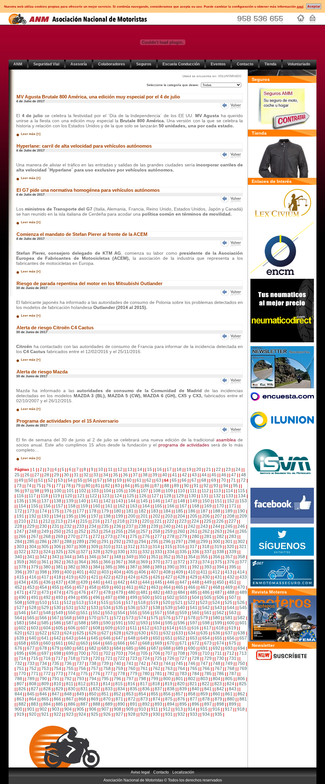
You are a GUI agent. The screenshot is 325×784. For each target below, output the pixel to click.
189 (229, 510)
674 (220, 643)
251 (70, 531)
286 (43, 541)
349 (130, 556)
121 (81, 495)
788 (18, 678)
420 (82, 577)
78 (68, 485)
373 (193, 561)
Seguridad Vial (46, 64)
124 (118, 495)
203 (169, 516)
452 (18, 587)
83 (117, 485)
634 (192, 632)
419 (70, 577)
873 (144, 698)
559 (183, 612)
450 (220, 582)
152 (231, 500)
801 (179, 678)
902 (43, 709)
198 (107, 516)
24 (238, 469)
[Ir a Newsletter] (282, 660)
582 (241, 617)
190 (241, 510)
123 (105, 495)
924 (82, 714)
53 (60, 480)
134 (242, 495)
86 (146, 485)
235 (105, 526)
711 (218, 653)
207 (218, 516)
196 (82, 516)
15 (149, 469)
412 (216, 571)
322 (22, 551)
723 (133, 658)
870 (107, 698)
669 (158, 643)
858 (192, 693)
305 (45, 546)
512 (67, 602)
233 (80, 526)
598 (206, 622)
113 (217, 490)
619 (232, 627)
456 (68, 587)
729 (208, 658)
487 (218, 592)
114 (229, 490)
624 (68, 632)
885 (59, 704)
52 (50, 480)
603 (34, 627)
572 (117, 617)
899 (232, 704)
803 (204, 678)
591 (119, 622)
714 (22, 658)
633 (179, 632)
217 (108, 521)
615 (183, 627)
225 (207, 521)
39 (154, 474)
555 (133, 612)
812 (82, 683)
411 (204, 571)
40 (164, 474)
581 (229, 617)
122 (93, 495)
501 (158, 597)
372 (181, 561)
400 (68, 571)
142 (107, 500)
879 (218, 698)
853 (130, 693)
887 (84, 704)
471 (20, 592)
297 (179, 541)
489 (243, 592)
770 (22, 673)
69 (213, 480)
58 (109, 480)
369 (144, 561)
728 (195, 658)
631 (154, 632)
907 (105, 709)
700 (82, 653)
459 (105, 587)
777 (109, 673)
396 (18, 571)
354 (192, 556)
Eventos (218, 64)
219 (133, 521)
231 (55, 526)
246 (241, 526)
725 (158, 658)
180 (117, 510)
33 (95, 474)
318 (205, 546)
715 (34, 658)
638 (241, 632)
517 (129, 602)
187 (204, 510)
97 (27, 490)
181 (130, 510)
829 (59, 688)
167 (183, 505)
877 (193, 698)
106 (132, 490)
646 (107, 637)
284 (18, 541)
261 (193, 531)
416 (32, 577)
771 (34, 673)
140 (82, 500)
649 (144, 637)
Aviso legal (140, 772)
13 (129, 469)
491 (34, 597)
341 (31, 556)
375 (218, 561)
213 (59, 521)
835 (133, 688)
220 (145, 521)
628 (117, 632)
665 (109, 643)
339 (232, 551)
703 (119, 653)
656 (231, 637)
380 (47, 566)
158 (72, 505)
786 (220, 673)
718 (72, 658)
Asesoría (78, 64)
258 (156, 531)
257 (144, 531)
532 (82, 607)
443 (133, 582)
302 (241, 541)
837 (158, 688)
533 (94, 607)
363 (70, 561)
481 (144, 592)
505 (208, 597)
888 (96, 704)
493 (59, 597)
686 (142, 648)
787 (232, 673)
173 (31, 510)
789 (31, 678)
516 (117, 602)
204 (181, 516)
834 (121, 688)
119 (56, 495)
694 (241, 648)
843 (232, 688)
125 (130, 495)
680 (68, 648)
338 (220, 551)
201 (144, 516)
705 (144, 653)
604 (47, 627)
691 (204, 648)
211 (34, 521)
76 (48, 485)
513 (80, 602)
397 (31, 571)
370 (156, 561)
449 (208, 582)
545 (243, 607)
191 (20, 516)
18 (179, 469)
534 (107, 607)
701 (94, 653)
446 (171, 582)
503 (183, 597)
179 (105, 510)
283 (232, 536)
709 (193, 653)
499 (133, 597)
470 (241, 587)
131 (205, 495)
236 (117, 526)
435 (34, 582)
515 (105, 602)
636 (216, 632)
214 (71, 521)
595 (169, 622)
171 (232, 505)
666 (121, 643)
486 (206, 592)
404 (117, 571)
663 (84, 643)
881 (243, 698)
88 (166, 485)
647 (119, 637)
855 (154, 693)
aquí (300, 6)
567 (55, 617)
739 (105, 663)
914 (191, 709)
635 (204, 632)
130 (192, 495)
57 (99, 480)
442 (121, 582)
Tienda (270, 64)
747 (204, 663)
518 (142, 602)
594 (156, 622)
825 (243, 683)
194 (57, 516)
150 (206, 500)
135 (20, 500)
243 (204, 526)
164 (146, 505)
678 (43, 648)
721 (109, 658)
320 (230, 546)
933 (193, 714)
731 (232, 658)
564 (18, 617)
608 (96, 627)
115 (241, 490)
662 (72, 643)
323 (34, 551)
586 (57, 622)
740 (117, 663)
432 (231, 577)
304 (32, 546)
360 (32, 561)
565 (31, 617)
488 (231, 592)
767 (218, 668)
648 (132, 637)
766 (206, 668)
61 (139, 480)
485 (193, 592)
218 (121, 521)
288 (68, 541)
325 (59, 551)
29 (56, 474)
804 (216, 678)
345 (80, 556)
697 (45, 653)
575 (154, 617)
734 (43, 663)
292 (117, 541)
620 (18, 632)
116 (20, 495)
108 (157, 490)
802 (192, 678)
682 (92, 648)
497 (109, 597)
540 (181, 607)
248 (32, 531)
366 (107, 561)
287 (55, 541)
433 (243, 577)
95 (235, 485)
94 (225, 485)
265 (243, 531)
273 (109, 536)
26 (27, 474)
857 (179, 693)
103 (95, 490)
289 (80, 541)
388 (146, 566)
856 (167, 693)
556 (146, 612)
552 (96, 612)
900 (18, 709)
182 (142, 510)
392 (195, 566)
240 (167, 526)
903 (55, 709)
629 (130, 632)
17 (169, 469)
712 (230, 653)
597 (193, 622)
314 (156, 546)
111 (193, 490)
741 (130, 663)
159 (84, 505)
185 (179, 510)
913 (179, 709)
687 (154, 648)
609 (109, 627)
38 (145, 474)
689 (179, 648)
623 (55, 632)
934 (206, 714)
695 (20, 653)
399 (55, 571)
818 (156, 683)
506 (220, 597)
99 (46, 490)
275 (133, 536)
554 (121, 612)
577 (179, 617)
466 (192, 587)
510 (43, 602)
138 (57, 500)
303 (20, 546)
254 (107, 531)
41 (174, 474)
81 (97, 485)
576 (167, 617)
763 (169, 668)
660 (47, 643)
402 (92, 571)
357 (229, 556)
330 (121, 551)
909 (130, 709)
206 (206, 516)
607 (84, 627)
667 (133, 643)
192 (32, 516)
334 (171, 551)
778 (121, 673)
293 (130, 541)
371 (169, 561)
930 (156, 714)
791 (55, 678)
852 (117, 693)
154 (22, 505)
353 (179, 556)
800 (167, 678)
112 (205, 490)
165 (158, 505)
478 (107, 592)
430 (206, 577)
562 (220, 612)
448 (195, 582)
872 (132, 698)
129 (180, 495)
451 (232, 582)
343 (55, 556)
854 (142, 693)
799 (154, 678)
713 (243, 653)
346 (92, 556)
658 (22, 643)
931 (169, 714)
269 (59, 536)
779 (133, 673)
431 (218, 577)
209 (243, 516)
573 (130, 617)
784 (195, 673)
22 (218, 469)
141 (94, 500)
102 (82, 490)
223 (183, 521)
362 (57, 561)
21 (208, 469)
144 (132, 500)
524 (216, 602)
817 (144, 683)
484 (181, 592)
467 (204, 587)
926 (107, 714)
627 (105, 632)
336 (195, 551)
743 (154, 663)
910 (142, 709)
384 (96, 566)
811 (69, 683)
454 (43, 587)
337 (208, 551)
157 (59, 505)
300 (216, 541)
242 (192, 526)
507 (232, 597)
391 (183, 566)
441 (109, 582)
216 (96, 521)
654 (206, 637)
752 (32, 668)
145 (144, 500)
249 (45, 531)
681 (80, 648)
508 (18, 602)
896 (195, 704)
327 (84, 551)
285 (31, 541)
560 (195, 612)
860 (216, 693)
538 (156, 607)
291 (105, 541)
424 (132, 577)
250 (57, 531)
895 (183, 704)
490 (22, 597)
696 (32, 653)
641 (45, 637)
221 (158, 521)
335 (183, 551)
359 (20, 561)
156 (47, 505)
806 (241, 678)
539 (169, 607)
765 (193, 668)
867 (70, 698)
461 (130, 587)
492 (47, 597)
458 (92, 587)
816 (131, 683)
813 (94, 683)
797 (130, 678)
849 (80, 693)
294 (142, 541)
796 (117, 678)
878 (206, 698)
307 (70, 546)
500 (146, 597)
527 (20, 607)
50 (30, 480)
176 (68, 510)
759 (119, 668)
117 (32, 495)
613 (158, 627)
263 (218, 531)
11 (110, 469)
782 (171, 673)
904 (68, 709)
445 (158, 582)
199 (119, 516)
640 (32, 637)
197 (94, 516)
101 (70, 490)
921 (45, 714)
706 (156, 653)
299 (204, 541)
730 (220, 658)
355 (204, 556)
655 (218, 637)
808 (32, 683)
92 (206, 485)
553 (109, 612)
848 (68, 693)
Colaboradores (111, 64)
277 (158, 536)
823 (218, 683)
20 (198, 469)
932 (181, 714)
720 (96, 658)
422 (107, 577)
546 (22, 612)
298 (192, 541)
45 (213, 474)
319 (218, 546)
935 (218, 714)
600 (231, 622)
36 (125, 474)
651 (169, 637)
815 (119, 683)
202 (156, 516)
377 (243, 561)
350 (142, 556)
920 (32, 714)
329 (109, 551)
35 (115, 474)
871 (119, 698)
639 (20, 637)
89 (176, 485)
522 (191, 602)
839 (183, 688)
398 (43, 571)
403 (105, 571)
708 (181, 653)
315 (168, 546)
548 (47, 612)
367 (119, 561)
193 (45, 516)
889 (109, 704)
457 (80, 587)
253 (94, 531)
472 (32, 592)
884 (47, 704)
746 (192, 663)
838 (171, 688)
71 (233, 480)
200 (132, 516)
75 (38, 485)
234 (92, 526)
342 (43, 556)
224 (195, 521)
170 (220, 505)
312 (131, 546)
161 (109, 505)
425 (144, 577)
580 (216, 617)
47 (233, 474)
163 (133, 505)
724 (146, 658)
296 (167, 541)
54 (70, 480)
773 (59, 673)
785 (208, 673)
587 (70, 622)
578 (192, 617)
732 (18, 663)
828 (47, 688)
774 (72, 673)
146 (156, 500)
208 (231, 516)
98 (36, 490)
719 (84, 658)
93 (215, 485)
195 (70, 516)
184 (167, 510)
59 (119, 480)
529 (45, 607)
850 (92, 693)
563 (232, 612)
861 (229, 693)
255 (119, 531)
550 (72, 612)
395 (232, 566)
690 (192, 648)
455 (55, 587)
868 (82, 698)
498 (121, 597)
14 (139, 469)
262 (206, 531)
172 (18, 510)
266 (22, 536)
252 (82, 531)
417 (45, 577)
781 (158, 673)
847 (55, 693)
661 (59, 643)
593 (144, 622)
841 (208, 688)
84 (127, 485)
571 (105, 617)
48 (243, 474)
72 (243, 480)
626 (92, 632)
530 (57, 607)
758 (107, 668)
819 (168, 683)
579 (204, 617)
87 (156, 485)
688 (167, 648)
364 (82, 561)
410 (192, 571)
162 (121, 505)
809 (45, 683)
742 (142, 663)
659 (34, 643)
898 (220, 704)
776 (96, 673)
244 (216, 526)
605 (59, 627)
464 (167, 587)
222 (170, 521)
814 (106, 683)
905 (80, 709)
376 (231, 561)
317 (193, 546)
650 (156, 637)
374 (206, 561)
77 (58, 485)
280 (195, 536)
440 (96, 582)
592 (132, 622)
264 (231, 531)
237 (130, 526)
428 (181, 577)
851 (105, 693)
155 (34, 505)
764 (181, 668)
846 (43, 693)
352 (167, 556)
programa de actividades (183, 444)
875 (169, 698)
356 (216, 556)
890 (121, 704)
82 (107, 485)
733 (31, 663)
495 (84, 597)
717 (59, 658)
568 (68, 617)
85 (137, 485)
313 (144, 546)
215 (84, 521)
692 (216, 648)
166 (171, 505)
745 (179, 663)
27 (36, 474)
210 (22, 521)
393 (208, 566)
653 (193, 637)
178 (92, 510)
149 (193, 500)
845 (31, 693)
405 (130, 571)
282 (220, 536)
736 (68, 663)
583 (20, 622)
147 (169, 500)
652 (181, 637)
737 (80, 663)
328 (96, 551)
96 (17, 490)
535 (119, 607)
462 (142, 587)
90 (186, 485)
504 (195, 597)
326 (72, 551)
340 (18, 556)
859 (204, 693)
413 (228, 571)
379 (34, 566)
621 (31, 632)
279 (183, 536)
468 (216, 587)
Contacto (245, 64)
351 (154, 556)
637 (229, 632)
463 (154, 587)
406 (142, 571)
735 (55, 663)
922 (57, 714)
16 (159, 469)
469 (229, 587)
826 (22, 688)
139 (70, 500)
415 (20, 577)
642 (57, 637)
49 (20, 480)
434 (22, 582)
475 (70, 592)
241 (179, 526)
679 (55, 648)
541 (193, 607)
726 (171, 658)
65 (174, 480)
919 (20, 714)
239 (154, 526)
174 (43, 510)
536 (132, 607)
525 (228, 602)
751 (20, 668)
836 (146, 688)
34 (105, 474)
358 (241, 556)
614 (170, 627)
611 (133, 627)
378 (22, 566)
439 (84, 582)
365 (94, 561)
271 (84, 536)
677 (31, 648)
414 (241, 571)
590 (107, 622)
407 (154, 571)
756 (82, 668)
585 (45, 622)
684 (117, 648)
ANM (17, 64)
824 (230, 683)
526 (241, 602)
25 (17, 474)
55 (80, 480)
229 (31, 526)
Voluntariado (299, 64)
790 (43, 678)
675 (232, 643)
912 (166, 709)
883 (34, 704)
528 (32, 607)
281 (208, 536)
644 (82, 637)
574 (142, 617)
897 (208, 704)
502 (171, 597)
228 (18, 526)
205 (193, 516)
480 (132, 592)
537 (144, 607)
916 (216, 709)
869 (94, 698)
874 (156, 698)
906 (92, 709)
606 (72, 627)
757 (94, 668)
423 (119, 577)
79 (78, 485)
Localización (183, 772)
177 (80, 510)
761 (144, 668)
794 (92, 678)
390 (171, 566)
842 (220, 688)
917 (228, 709)
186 (192, 510)
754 (57, 668)
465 (179, 587)
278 (171, 536)
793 (80, 678)
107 (144, 490)
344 (68, 556)
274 (121, 536)
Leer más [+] (30, 134)
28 (46, 474)
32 (86, 474)
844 (18, 693)
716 (47, 658)
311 (119, 546)
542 (206, 607)
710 (206, 653)
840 (195, 688)
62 (148, 480)
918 (241, 709)
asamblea (226, 439)
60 (129, 480)
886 (72, 704)
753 (45, 668)
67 (193, 480)
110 (181, 490)
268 (47, 536)
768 (231, 668)
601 (243, 622)
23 (228, 469)
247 (20, 531)
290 (92, 541)
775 (84, 673)
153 (243, 500)
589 (94, 622)
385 (109, 566)
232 (68, 526)
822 (205, 683)
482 (156, 592)
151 (218, 500)
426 (156, 577)
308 (82, 546)
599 (218, 622)
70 (223, 480)
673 (208, 643)
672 (195, 643)
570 (92, 617)
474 (57, 592)
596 (181, 622)
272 (96, 536)
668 (146, 643)
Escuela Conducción (181, 64)
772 (47, 673)
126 (143, 495)
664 (96, 643)
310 (107, 546)
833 (109, 688)
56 (89, 480)
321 (243, 546)
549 (59, 612)
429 (193, 577)
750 (241, 663)
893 (158, 704)
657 (243, 637)
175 (55, 510)
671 (183, 643)
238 (142, 526)
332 (146, 551)
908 (117, 709)
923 (70, 714)
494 (72, 597)
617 (207, 627)
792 (68, 678)
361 (45, 561)
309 (94, 546)
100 (58, 490)
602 (22, 627)
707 (169, 653)
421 (94, 577)
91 (196, 485)
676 (18, 648)
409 (179, 571)
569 (80, 617)
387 (133, 566)
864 (32, 698)
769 (243, 668)
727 (183, 658)
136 (32, 500)
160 (96, 505)
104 (107, 490)
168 (195, 505)
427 (169, 577)
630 (142, 632)
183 (154, 510)
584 (32, 622)
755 (70, 668)
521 (179, 602)
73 (19, 485)
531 (70, 607)
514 (92, 602)
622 (43, 632)
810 (57, 683)
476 (82, 592)
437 (59, 582)
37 (135, 474)
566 (43, 617)
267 (34, 536)
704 (132, 653)
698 (57, 653)
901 (31, 709)
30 (66, 474)
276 (146, 536)
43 (194, 474)
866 (57, 698)
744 (167, 663)
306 (57, 546)
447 (183, 582)
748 (216, 663)
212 (46, 521)
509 (31, 602)
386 (121, 566)
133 (229, 495)
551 (84, 612)
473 (45, 592)
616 (195, 627)
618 (220, 627)
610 (121, 627)
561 (208, 612)
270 (72, 536)
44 (204, 474)
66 (184, 480)
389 (158, 566)
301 (229, 541)
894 (171, 704)
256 (132, 531)
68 (203, 480)
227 (232, 521)
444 (146, 582)
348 (117, 556)
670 (171, 643)
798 (142, 678)
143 (119, 500)
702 (107, 653)
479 (119, 592)
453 (31, 587)
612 (145, 627)
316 (181, 546)
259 (169, 531)
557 (158, 612)
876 (181, 698)
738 (92, 663)
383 (84, 566)
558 (171, 612)
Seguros (143, 64)
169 (208, 505)
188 (216, 510)
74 (28, 485)
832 (96, 688)
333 (158, 551)
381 (59, 566)
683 (105, 648)
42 (184, 474)
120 (68, 495)
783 (183, 673)
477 (94, 592)
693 (229, 648)
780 (146, 673)
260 (181, 531)
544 (231, 607)
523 (204, 602)
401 (80, 571)
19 (188, 469)
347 (105, 556)
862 (241, 693)
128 (167, 495)
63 (158, 480)
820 (181, 683)
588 (82, 622)
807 (20, 683)
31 (76, 474)
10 (100, 469)
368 (132, 561)
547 (34, 612)
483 (169, 592)
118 (44, 495)
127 (155, 495)
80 (87, 485)
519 (154, 602)
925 (94, 714)
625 (80, 632)
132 (217, 495)
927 (119, 714)
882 (22, 704)
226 (220, 521)
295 (154, 541)
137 (45, 500)
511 (55, 602)
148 (181, 500)
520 (166, 602)
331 (133, 551)
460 (117, 587)
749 (229, 663)
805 (229, 678)
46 (223, 474)
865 (45, 698)
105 (119, 490)
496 (96, 597)
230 (43, 526)
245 (229, 526)
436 (47, 582)
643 (70, 637)
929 (144, 714)
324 (47, 551)
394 (220, 566)
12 (120, 469)
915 (204, 709)
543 (218, 607)
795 (105, 678)
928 (132, 714)
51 (40, 480)
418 (57, 577)
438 (72, 582)
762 (156, 668)
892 (146, 704)
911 (154, 709)
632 (167, 632)
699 (70, 653)
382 (72, 566)
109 (169, 490)
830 (72, 688)
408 (167, 571)
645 (94, 637)
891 (133, 704)
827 (34, 688)
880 (231, 698)
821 (193, 683)
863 (20, 698)
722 (121, 658)
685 (130, 648)
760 (132, 668)
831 (84, 688)
